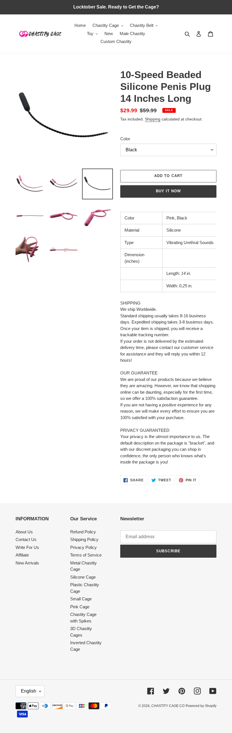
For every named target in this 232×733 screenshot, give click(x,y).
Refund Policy (83, 531)
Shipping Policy (84, 539)
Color (125, 138)
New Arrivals (27, 562)
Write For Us (27, 547)
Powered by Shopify (201, 706)
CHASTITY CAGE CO (167, 706)
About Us (24, 531)
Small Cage (81, 598)
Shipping (152, 119)
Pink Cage (79, 606)
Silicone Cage (83, 577)
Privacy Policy (83, 547)
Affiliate (22, 555)
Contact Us (26, 539)
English (28, 691)
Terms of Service (86, 555)
